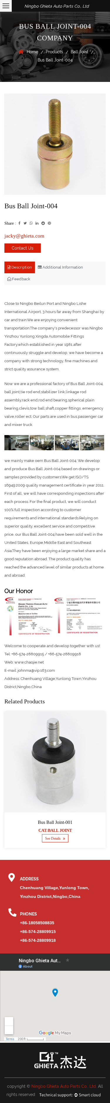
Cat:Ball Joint (55, 830)
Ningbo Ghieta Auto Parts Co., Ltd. (64, 1086)
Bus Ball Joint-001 (55, 822)
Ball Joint (79, 51)
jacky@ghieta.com (24, 236)
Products (54, 51)
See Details (53, 838)
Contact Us (22, 248)
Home (32, 51)
